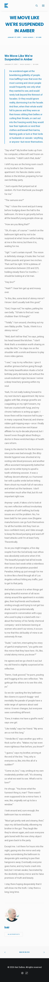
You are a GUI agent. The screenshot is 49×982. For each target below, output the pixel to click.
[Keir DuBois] (6, 5)
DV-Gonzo (29, 37)
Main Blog (24, 952)
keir (39, 37)
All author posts (14, 934)
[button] (43, 5)
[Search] (35, 5)
